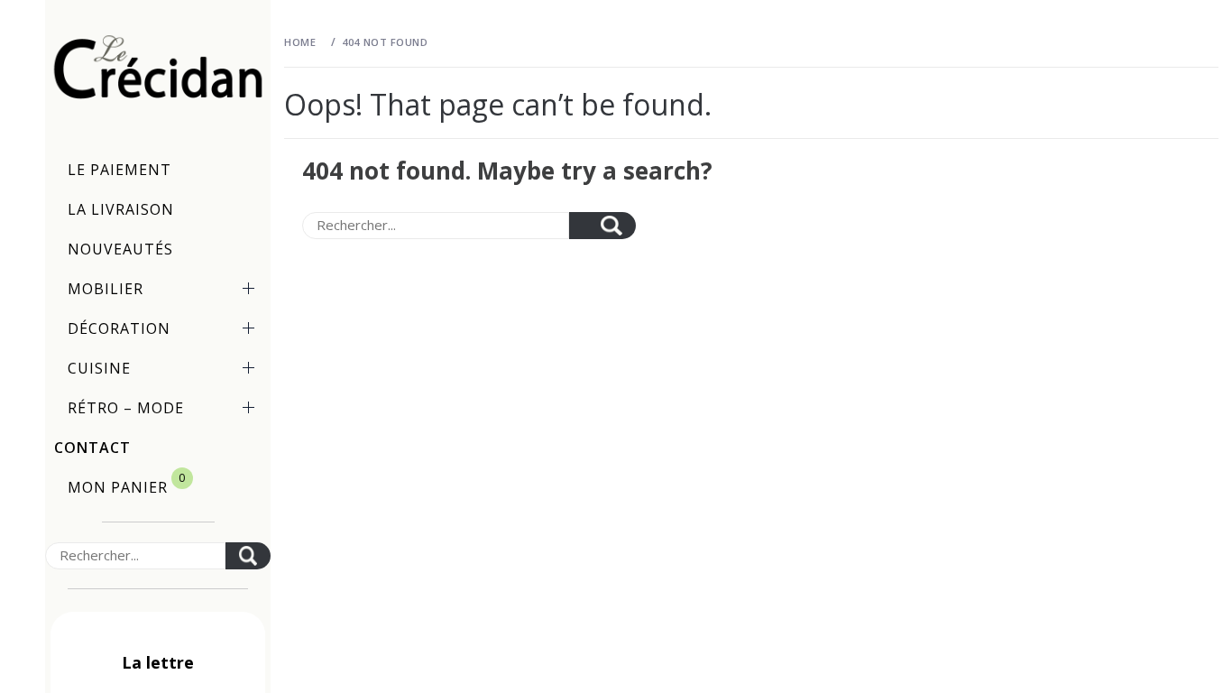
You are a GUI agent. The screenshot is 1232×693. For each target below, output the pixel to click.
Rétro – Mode (126, 408)
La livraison (121, 209)
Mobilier (105, 289)
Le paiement (119, 170)
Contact (92, 447)
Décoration (119, 328)
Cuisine (99, 368)
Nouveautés (120, 249)
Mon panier (127, 483)
